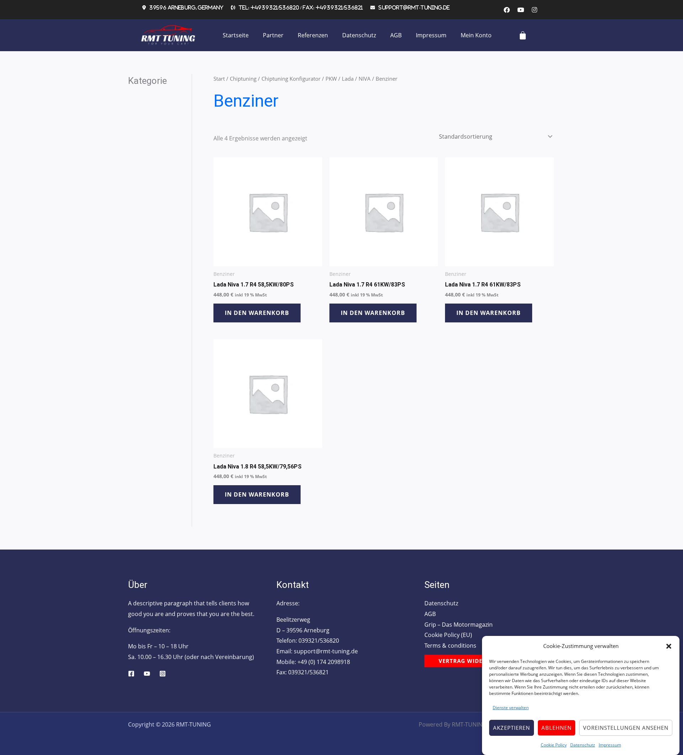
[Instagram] (162, 673)
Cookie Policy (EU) (448, 635)
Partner (273, 35)
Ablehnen (556, 727)
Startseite (236, 35)
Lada (348, 78)
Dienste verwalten (511, 708)
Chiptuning (243, 78)
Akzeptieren (511, 727)
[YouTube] (147, 673)
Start (219, 78)
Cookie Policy (554, 744)
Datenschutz (582, 744)
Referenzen (313, 35)
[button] (668, 646)
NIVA (365, 78)
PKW (331, 78)
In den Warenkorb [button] (257, 313)
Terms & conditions (450, 645)
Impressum (610, 744)
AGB (396, 35)
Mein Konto (476, 35)
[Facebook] (131, 673)
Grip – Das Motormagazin (458, 624)
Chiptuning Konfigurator (291, 78)
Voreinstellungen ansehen (625, 727)
